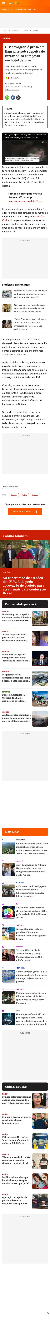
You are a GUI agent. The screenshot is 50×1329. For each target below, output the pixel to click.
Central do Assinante (25, 10)
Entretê (19, 861)
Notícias (15, 31)
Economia (20, 883)
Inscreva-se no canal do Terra (25, 201)
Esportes (6, 692)
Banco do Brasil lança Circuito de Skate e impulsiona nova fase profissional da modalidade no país (16, 697)
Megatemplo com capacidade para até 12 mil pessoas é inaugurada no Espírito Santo (16, 677)
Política (5, 652)
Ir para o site (14, 3)
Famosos (19, 925)
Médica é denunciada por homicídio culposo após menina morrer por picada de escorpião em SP (16, 1180)
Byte (18, 1011)
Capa (5, 31)
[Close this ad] (48, 1313)
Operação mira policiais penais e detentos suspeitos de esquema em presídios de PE (16, 1200)
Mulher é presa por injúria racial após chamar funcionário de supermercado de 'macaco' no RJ (16, 1120)
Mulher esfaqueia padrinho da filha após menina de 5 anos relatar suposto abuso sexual (16, 1099)
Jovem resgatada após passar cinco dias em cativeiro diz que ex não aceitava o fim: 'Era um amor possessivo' (14, 637)
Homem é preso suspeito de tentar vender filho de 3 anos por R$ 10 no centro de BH (16, 617)
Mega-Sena (20, 968)
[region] (25, 1322)
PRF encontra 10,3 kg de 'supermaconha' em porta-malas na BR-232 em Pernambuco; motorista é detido (16, 1140)
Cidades (14, 495)
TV (17, 904)
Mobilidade (20, 840)
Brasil (25, 31)
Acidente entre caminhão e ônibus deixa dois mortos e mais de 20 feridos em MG (16, 717)
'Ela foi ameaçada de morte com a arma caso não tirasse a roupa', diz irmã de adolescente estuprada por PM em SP (16, 1160)
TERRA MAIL (7, 10)
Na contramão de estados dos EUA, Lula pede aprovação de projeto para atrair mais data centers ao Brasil (24, 585)
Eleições (6, 572)
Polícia (35, 31)
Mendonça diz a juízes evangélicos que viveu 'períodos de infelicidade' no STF (15, 657)
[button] (3, 3)
